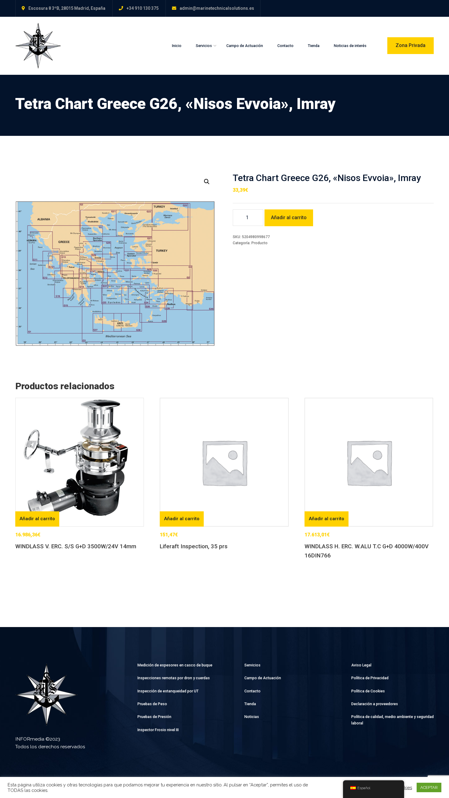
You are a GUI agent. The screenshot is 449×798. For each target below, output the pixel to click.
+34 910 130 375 (142, 8)
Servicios (204, 45)
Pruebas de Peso (152, 704)
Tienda (313, 45)
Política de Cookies (368, 691)
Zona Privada (410, 45)
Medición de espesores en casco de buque (174, 665)
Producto (259, 243)
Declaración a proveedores (374, 704)
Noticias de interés (350, 45)
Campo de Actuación (244, 45)
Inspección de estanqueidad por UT (168, 691)
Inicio (176, 45)
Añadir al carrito (289, 217)
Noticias (251, 716)
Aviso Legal (361, 665)
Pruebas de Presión (154, 716)
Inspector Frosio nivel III (158, 729)
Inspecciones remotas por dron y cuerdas (173, 678)
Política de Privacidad (370, 678)
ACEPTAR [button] (429, 787)
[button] (206, 181)
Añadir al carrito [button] (37, 518)
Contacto (285, 45)
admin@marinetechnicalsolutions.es (217, 8)
